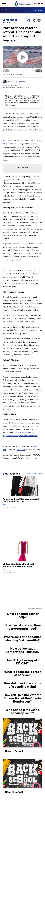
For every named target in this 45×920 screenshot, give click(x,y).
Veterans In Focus (10, 21)
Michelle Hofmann (18, 82)
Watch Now (38, 3)
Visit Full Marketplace (34, 473)
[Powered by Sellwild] (39, 608)
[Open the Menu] (4, 3)
